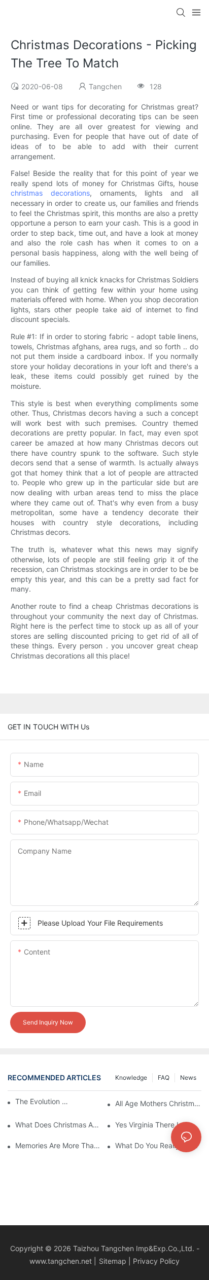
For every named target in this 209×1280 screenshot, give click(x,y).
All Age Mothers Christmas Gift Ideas (158, 1103)
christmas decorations (50, 193)
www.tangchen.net (60, 1261)
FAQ (163, 1077)
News (188, 1077)
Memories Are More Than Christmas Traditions (58, 1145)
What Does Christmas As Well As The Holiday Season (58, 1124)
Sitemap (112, 1261)
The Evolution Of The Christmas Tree (43, 1101)
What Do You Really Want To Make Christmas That (158, 1145)
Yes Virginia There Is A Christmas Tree (158, 1124)
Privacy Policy (156, 1261)
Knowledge (131, 1077)
